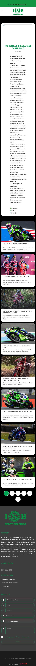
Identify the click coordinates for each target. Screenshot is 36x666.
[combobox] (20, 621)
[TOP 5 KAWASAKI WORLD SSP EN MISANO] (18, 231)
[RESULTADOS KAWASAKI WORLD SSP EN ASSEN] (18, 399)
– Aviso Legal (5, 586)
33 (30, 493)
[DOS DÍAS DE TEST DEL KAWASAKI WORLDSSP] (18, 467)
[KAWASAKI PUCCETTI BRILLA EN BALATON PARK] (18, 333)
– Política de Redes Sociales (9, 583)
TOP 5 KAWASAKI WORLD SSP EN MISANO (16, 243)
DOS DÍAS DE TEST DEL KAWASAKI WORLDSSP (17, 479)
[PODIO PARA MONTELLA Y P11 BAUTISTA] (18, 264)
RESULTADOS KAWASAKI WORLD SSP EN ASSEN (18, 411)
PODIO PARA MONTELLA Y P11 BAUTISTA (16, 276)
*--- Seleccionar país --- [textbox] (13, 621)
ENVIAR (18, 642)
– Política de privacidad (8, 579)
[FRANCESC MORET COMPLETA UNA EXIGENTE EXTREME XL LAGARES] (18, 299)
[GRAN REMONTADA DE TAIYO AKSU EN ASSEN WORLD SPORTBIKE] (18, 434)
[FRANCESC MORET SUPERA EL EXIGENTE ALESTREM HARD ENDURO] (18, 366)
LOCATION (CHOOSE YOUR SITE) (18, 4)
